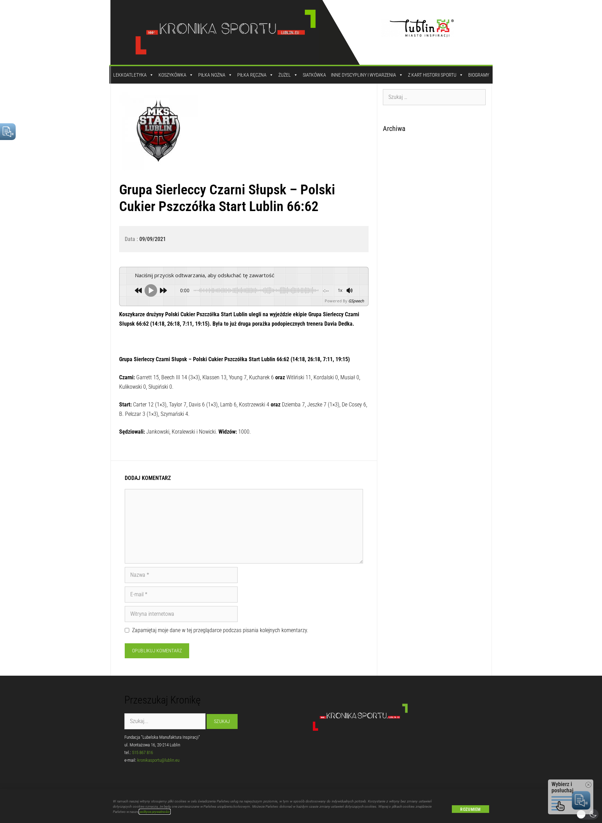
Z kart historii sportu (432, 75)
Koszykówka (172, 75)
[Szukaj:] (434, 96)
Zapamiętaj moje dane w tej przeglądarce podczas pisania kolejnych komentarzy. (220, 630)
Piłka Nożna (211, 75)
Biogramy (478, 75)
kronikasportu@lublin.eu (158, 760)
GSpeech (356, 301)
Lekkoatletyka (130, 75)
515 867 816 (142, 752)
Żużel (284, 75)
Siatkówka (314, 75)
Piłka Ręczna (252, 75)
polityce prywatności (155, 812)
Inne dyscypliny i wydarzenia (363, 75)
